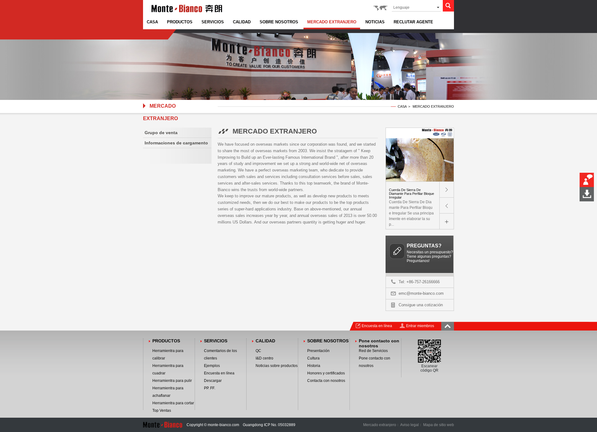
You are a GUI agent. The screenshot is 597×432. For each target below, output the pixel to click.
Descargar (213, 380)
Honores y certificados (326, 373)
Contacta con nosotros (326, 380)
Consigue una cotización (421, 305)
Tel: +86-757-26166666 (419, 281)
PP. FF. (209, 388)
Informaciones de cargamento (176, 142)
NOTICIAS (375, 22)
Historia (313, 366)
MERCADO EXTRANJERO (331, 22)
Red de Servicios (373, 351)
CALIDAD (242, 22)
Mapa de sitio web (438, 425)
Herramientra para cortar (173, 403)
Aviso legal (409, 425)
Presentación (318, 351)
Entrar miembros (420, 326)
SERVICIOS (212, 22)
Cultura (313, 358)
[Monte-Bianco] (186, 13)
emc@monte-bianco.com (421, 293)
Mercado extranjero (379, 425)
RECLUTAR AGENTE (413, 22)
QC (258, 351)
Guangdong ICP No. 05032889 (269, 425)
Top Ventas (161, 410)
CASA (152, 22)
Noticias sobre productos (277, 366)
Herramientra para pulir (172, 380)
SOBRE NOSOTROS (279, 22)
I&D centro (264, 358)
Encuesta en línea (377, 326)
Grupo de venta (161, 132)
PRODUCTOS (179, 22)
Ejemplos (212, 366)
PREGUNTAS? (424, 245)
